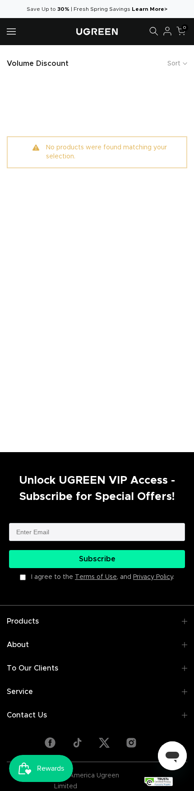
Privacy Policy (153, 577)
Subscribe (97, 559)
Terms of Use (96, 577)
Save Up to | (50, 9)
